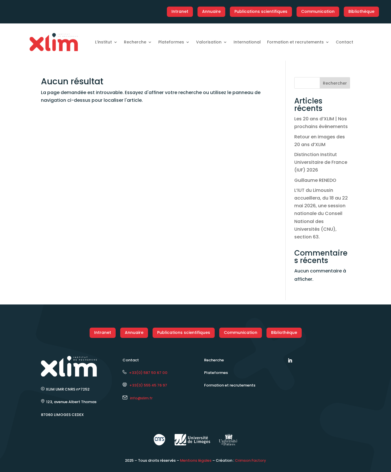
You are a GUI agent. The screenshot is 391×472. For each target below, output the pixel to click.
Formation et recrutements (295, 42)
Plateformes (171, 42)
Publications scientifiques (260, 11)
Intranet (179, 11)
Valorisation (209, 42)
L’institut (103, 42)
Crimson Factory (250, 460)
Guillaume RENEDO (315, 180)
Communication (318, 11)
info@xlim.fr (141, 398)
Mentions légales (196, 460)
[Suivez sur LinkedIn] (290, 360)
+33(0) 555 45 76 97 (147, 385)
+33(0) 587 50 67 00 (147, 372)
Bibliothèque (361, 11)
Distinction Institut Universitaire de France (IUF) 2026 (320, 162)
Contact (344, 42)
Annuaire (211, 11)
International (247, 42)
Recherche (135, 42)
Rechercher (335, 83)
